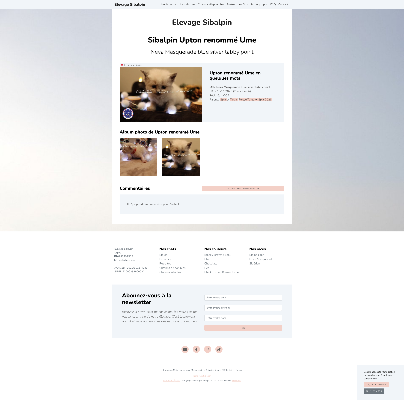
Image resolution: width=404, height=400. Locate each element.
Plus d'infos (374, 391)
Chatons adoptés (170, 272)
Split (223, 99)
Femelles (165, 259)
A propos (262, 4)
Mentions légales (171, 380)
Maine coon (256, 255)
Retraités (165, 263)
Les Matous (187, 4)
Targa (234, 99)
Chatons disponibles (211, 4)
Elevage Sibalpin (129, 4)
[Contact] (185, 349)
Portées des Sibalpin (240, 4)
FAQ (273, 4)
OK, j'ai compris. (376, 384)
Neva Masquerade (261, 259)
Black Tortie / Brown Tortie (221, 272)
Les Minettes (169, 4)
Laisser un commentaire (243, 188)
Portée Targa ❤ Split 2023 (255, 99)
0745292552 (125, 256)
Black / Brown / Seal (217, 255)
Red (207, 268)
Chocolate (210, 263)
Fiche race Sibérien (202, 375)
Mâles (163, 255)
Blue (207, 259)
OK (243, 327)
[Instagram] (207, 349)
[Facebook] (196, 349)
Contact (283, 4)
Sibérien (254, 263)
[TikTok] (219, 349)
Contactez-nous (126, 260)
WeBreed (236, 380)
